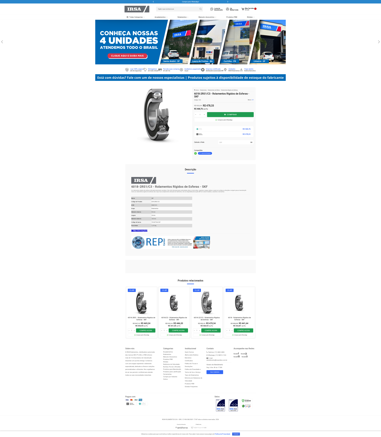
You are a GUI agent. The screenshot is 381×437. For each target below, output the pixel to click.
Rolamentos (203, 90)
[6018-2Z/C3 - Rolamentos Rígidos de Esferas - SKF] (206, 312)
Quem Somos (189, 352)
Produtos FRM (168, 359)
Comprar (232, 114)
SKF (253, 99)
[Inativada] (220, 405)
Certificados (189, 361)
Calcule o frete (199, 142)
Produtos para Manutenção (172, 369)
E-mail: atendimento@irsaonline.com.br (216, 359)
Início (197, 90)
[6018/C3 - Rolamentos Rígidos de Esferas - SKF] (174, 312)
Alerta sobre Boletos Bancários (191, 356)
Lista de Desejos (206, 153)
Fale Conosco (214, 372)
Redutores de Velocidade (171, 364)
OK (251, 142)
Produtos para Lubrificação (172, 372)
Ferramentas (167, 374)
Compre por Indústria (170, 377)
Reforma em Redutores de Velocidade (193, 379)
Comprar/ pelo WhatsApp (225, 120)
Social (236, 354)
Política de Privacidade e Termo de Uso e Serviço (193, 370)
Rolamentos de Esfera (214, 90)
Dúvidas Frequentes (191, 386)
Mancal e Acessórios (170, 357)
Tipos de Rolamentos (192, 375)
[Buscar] (200, 9)
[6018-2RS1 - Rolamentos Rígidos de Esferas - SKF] (141, 312)
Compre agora (146, 330)
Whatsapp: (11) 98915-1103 (217, 355)
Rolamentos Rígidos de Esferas (229, 90)
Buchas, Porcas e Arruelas (171, 367)
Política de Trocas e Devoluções (191, 365)
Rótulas (165, 362)
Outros (165, 379)
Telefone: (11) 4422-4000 (216, 352)
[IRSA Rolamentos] (137, 9)
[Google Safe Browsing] (246, 406)
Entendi (236, 434)
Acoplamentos (168, 352)
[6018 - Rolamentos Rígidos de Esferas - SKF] (239, 312)
